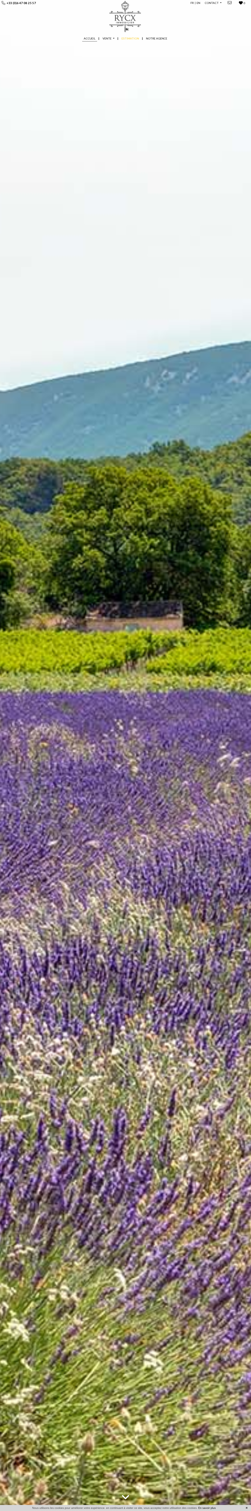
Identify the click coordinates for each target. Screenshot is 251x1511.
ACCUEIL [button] (89, 38)
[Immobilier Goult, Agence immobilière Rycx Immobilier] (125, 16)
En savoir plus (207, 1507)
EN (198, 2)
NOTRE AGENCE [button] (156, 38)
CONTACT (212, 2)
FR (192, 2)
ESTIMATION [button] (130, 38)
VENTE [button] (107, 38)
